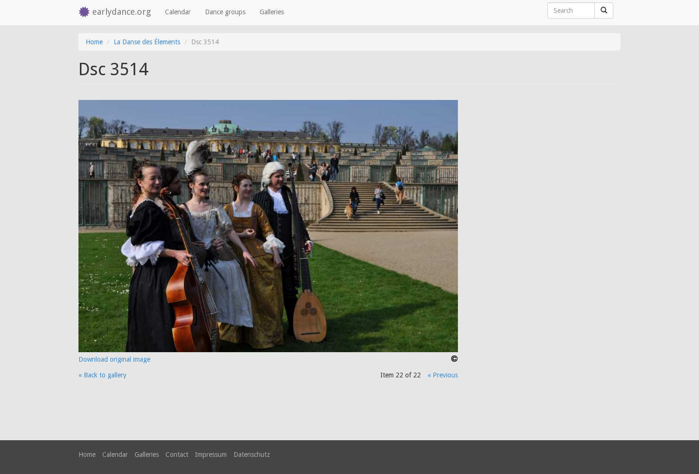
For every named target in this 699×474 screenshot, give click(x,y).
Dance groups (225, 12)
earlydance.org (121, 12)
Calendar (178, 12)
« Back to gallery (102, 375)
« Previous (442, 375)
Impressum (211, 454)
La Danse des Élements (147, 42)
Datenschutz (251, 454)
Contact (176, 454)
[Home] (85, 12)
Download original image (114, 359)
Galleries (272, 12)
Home (94, 42)
